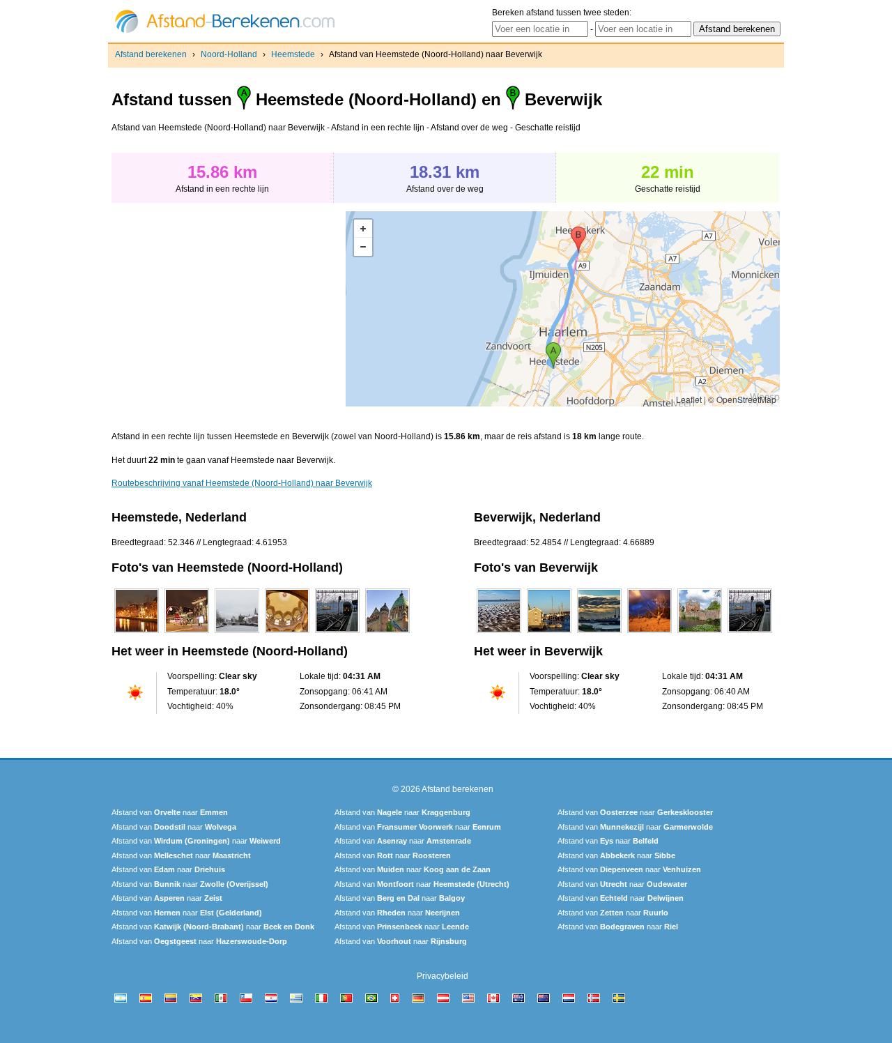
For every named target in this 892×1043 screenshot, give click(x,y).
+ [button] (363, 229)
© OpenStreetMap (742, 399)
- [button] (363, 247)
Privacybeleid (442, 976)
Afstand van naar (170, 812)
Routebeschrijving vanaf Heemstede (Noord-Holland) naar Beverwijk (242, 483)
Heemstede (293, 54)
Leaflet (689, 399)
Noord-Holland (229, 54)
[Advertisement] (229, 308)
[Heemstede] (137, 633)
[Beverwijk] (499, 633)
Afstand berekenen (151, 54)
